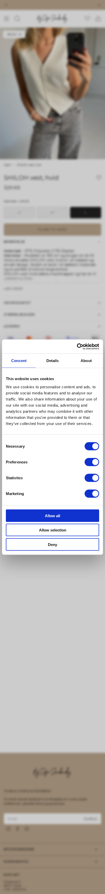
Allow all (52, 515)
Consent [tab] (19, 360)
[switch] (92, 462)
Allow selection (52, 530)
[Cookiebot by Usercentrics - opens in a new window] (77, 346)
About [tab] (86, 360)
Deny (52, 544)
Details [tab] (52, 360)
